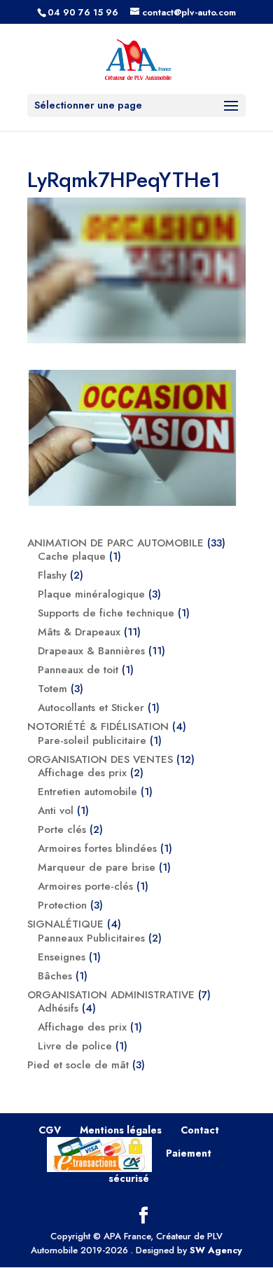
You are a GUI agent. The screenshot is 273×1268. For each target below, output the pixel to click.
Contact (200, 1130)
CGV (49, 1130)
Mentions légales (121, 1130)
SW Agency (216, 1250)
